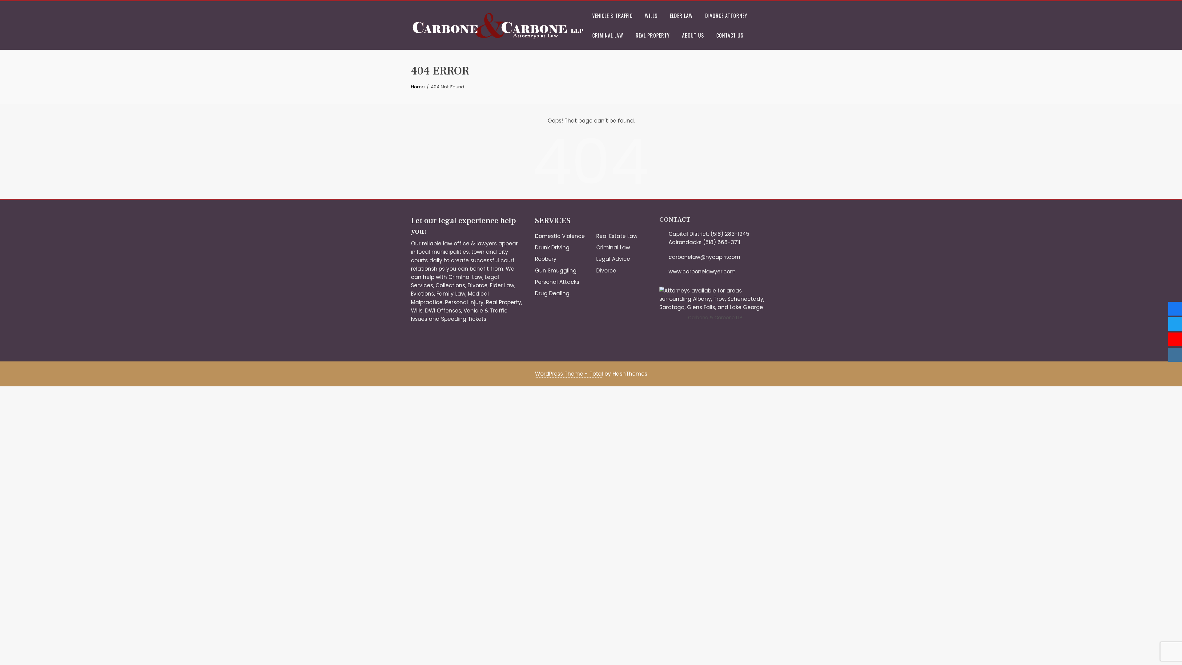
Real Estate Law (616, 236)
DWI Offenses (443, 310)
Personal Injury (464, 302)
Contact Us (729, 35)
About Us (693, 35)
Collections (450, 285)
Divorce (478, 285)
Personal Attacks (557, 282)
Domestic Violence (560, 236)
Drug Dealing (552, 293)
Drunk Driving (552, 247)
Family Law (450, 293)
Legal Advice (613, 259)
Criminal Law (607, 35)
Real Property (653, 35)
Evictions (422, 293)
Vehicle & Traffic (612, 15)
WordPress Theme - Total (569, 373)
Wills (651, 15)
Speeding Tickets (463, 319)
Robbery (546, 259)
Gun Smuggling (556, 270)
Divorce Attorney (726, 15)
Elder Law (681, 15)
